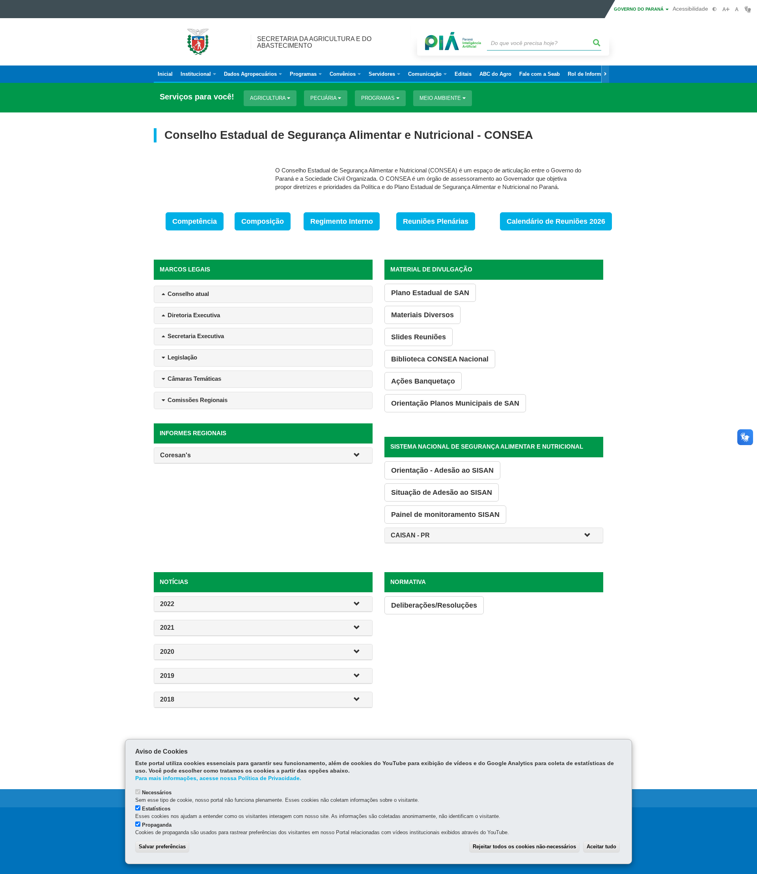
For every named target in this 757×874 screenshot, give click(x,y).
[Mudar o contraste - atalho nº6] (714, 9)
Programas (378, 98)
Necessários (157, 792)
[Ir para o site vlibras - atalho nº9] (747, 9)
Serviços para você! (197, 97)
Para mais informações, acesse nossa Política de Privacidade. (218, 778)
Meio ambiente (441, 98)
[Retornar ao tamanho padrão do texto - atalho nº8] (736, 9)
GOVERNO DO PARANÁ (639, 9)
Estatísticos (156, 809)
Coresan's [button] (175, 455)
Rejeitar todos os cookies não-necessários (524, 847)
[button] (360, 455)
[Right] (605, 74)
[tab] (263, 455)
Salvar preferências (162, 847)
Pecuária (324, 98)
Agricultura (268, 98)
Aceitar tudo (601, 847)
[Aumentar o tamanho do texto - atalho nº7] (725, 9)
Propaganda (157, 825)
